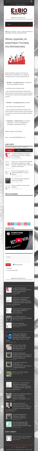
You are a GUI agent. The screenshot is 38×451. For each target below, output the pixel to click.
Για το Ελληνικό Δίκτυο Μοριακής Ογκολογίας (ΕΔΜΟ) (22, 317)
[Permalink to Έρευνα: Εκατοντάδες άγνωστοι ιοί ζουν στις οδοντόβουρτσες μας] (9, 349)
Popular (10, 150)
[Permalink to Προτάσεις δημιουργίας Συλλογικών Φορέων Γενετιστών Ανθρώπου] (9, 418)
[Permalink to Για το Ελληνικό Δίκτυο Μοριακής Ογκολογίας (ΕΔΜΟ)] (8, 183)
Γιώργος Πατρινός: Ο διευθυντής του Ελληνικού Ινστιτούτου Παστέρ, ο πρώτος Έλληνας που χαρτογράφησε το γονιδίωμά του (18, 407)
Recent (19, 150)
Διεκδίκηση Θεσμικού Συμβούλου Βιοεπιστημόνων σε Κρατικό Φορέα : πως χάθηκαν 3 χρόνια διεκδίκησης (22, 355)
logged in (14, 147)
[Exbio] (19, 13)
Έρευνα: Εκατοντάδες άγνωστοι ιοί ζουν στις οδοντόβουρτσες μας (19, 346)
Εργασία (14, 31)
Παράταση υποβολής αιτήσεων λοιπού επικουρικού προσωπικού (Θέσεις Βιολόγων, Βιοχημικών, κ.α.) (22, 396)
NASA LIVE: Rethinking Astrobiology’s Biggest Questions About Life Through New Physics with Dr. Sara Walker (18, 337)
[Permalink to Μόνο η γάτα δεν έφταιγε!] (9, 376)
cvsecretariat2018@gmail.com (17, 137)
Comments (28, 150)
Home (8, 31)
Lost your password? (12, 270)
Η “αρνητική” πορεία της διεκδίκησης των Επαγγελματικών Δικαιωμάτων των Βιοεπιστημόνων (22, 365)
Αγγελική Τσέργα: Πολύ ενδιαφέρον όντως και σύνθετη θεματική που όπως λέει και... (22, 438)
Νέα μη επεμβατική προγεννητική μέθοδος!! (20, 324)
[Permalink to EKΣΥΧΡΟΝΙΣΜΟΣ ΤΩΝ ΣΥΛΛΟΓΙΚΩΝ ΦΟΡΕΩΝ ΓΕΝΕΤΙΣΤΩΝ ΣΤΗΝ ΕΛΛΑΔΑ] (9, 426)
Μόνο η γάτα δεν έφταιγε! (20, 372)
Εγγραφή (9, 268)
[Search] (31, 1)
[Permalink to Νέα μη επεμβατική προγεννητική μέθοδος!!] (8, 189)
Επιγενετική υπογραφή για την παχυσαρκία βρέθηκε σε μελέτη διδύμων (20, 172)
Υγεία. (19, 31)
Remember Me (18, 264)
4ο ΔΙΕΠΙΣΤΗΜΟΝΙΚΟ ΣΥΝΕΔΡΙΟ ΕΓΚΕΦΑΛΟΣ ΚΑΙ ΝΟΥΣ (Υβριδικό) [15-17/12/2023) (21, 155)
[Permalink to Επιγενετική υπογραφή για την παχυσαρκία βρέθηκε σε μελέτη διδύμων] (8, 175)
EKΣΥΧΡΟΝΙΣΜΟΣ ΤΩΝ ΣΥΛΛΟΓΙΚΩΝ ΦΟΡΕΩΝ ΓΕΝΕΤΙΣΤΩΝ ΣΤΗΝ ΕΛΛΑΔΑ (22, 424)
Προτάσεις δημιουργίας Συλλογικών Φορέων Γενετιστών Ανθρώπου (20, 416)
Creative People (28, 449)
